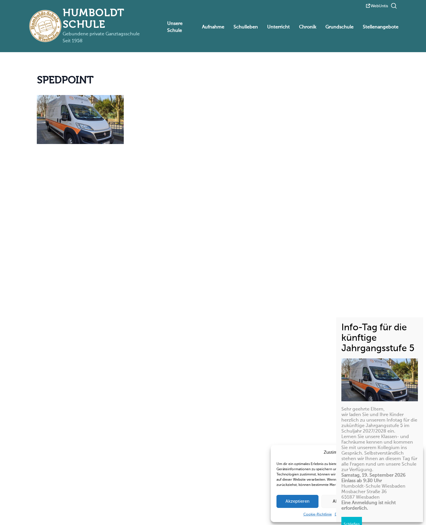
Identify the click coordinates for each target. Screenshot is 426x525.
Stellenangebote (380, 27)
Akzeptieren (297, 501)
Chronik (307, 27)
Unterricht (278, 27)
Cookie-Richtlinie (317, 514)
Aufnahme (213, 27)
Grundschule (339, 27)
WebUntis (379, 6)
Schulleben (246, 27)
